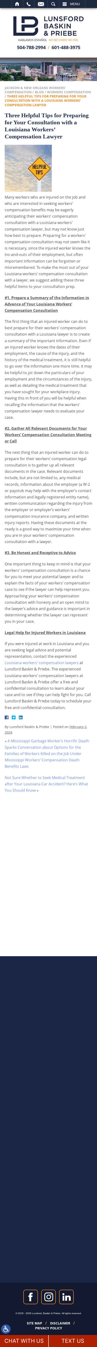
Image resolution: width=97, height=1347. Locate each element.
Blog (39, 92)
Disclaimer (60, 1323)
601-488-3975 (66, 47)
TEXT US (72, 1341)
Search (53, 4)
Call (28, 4)
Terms (61, 904)
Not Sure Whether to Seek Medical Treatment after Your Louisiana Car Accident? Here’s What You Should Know (46, 784)
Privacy (52, 904)
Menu (75, 4)
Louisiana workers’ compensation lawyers (42, 662)
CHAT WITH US (24, 1341)
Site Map (34, 1323)
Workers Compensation (69, 92)
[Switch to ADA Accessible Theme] (6, 1329)
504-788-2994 (31, 47)
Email (41, 4)
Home (17, 4)
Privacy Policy (48, 1328)
